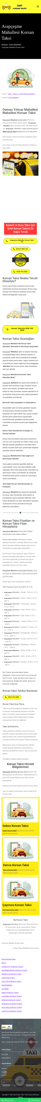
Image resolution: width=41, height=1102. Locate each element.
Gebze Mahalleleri (13, 97)
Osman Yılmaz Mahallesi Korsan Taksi (25, 948)
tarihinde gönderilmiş (24, 94)
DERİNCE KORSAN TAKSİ (11, 974)
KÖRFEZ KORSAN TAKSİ (11, 1000)
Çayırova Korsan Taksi (17, 905)
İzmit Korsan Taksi (18, 1094)
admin (10, 94)
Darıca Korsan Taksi (16, 865)
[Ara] (38, 1082)
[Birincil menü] (37, 6)
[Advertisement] (20, 197)
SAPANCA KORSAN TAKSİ (12, 1011)
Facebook (4, 1068)
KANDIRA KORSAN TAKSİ (12, 996)
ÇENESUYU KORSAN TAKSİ (12, 967)
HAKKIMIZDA (7, 985)
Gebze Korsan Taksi (9, 131)
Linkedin (4, 1072)
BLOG (4, 963)
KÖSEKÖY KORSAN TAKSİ (12, 1004)
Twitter (4, 1075)
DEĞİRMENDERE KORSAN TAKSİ (14, 970)
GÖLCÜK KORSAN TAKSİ (11, 981)
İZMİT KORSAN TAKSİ (10, 993)
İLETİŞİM (5, 989)
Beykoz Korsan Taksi (9, 959)
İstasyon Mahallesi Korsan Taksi (13, 943)
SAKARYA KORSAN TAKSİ (12, 1007)
